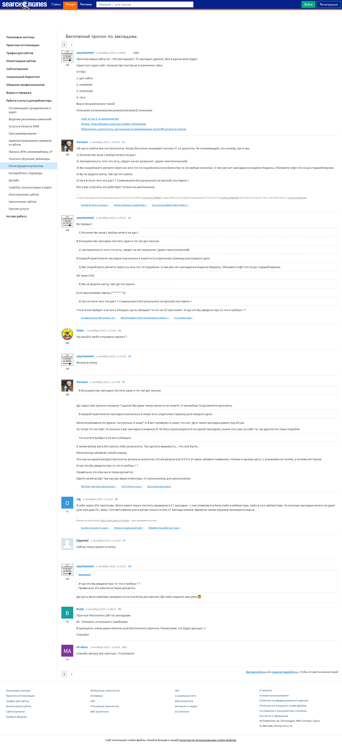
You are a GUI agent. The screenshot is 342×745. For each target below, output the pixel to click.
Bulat (80, 609)
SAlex (80, 330)
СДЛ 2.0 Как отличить (132, 486)
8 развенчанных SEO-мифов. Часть (99, 317)
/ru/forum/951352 (297, 197)
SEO (92, 701)
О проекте (265, 690)
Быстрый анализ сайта (159, 486)
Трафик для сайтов (19, 53)
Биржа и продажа (18, 93)
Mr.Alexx (82, 647)
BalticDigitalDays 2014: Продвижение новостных (145, 317)
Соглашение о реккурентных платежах (283, 711)
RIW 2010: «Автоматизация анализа (99, 486)
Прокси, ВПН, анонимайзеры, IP (30, 152)
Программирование (23, 133)
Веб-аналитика (99, 711)
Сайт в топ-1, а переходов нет (100, 118)
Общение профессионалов (25, 85)
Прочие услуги (19, 209)
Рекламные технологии (104, 706)
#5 (123, 382)
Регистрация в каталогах (26, 166)
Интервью (96, 695)
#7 (124, 540)
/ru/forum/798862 (152, 197)
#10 (124, 647)
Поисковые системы (20, 37)
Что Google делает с (184, 317)
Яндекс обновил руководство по (131, 204)
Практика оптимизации (22, 45)
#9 (119, 609)
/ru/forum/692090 (229, 197)
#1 (123, 142)
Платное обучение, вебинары (29, 159)
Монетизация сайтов (21, 61)
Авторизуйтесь (256, 672)
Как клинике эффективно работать (170, 204)
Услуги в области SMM (24, 126)
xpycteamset (85, 52)
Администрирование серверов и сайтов (30, 142)
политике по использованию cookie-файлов (207, 740)
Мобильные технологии (105, 690)
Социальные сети (185, 695)
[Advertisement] (171, 20)
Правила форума (16, 716)
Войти (308, 4)
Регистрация (329, 4)
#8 (129, 566)
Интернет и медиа (186, 706)
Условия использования (274, 695)
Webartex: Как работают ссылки (165, 527)
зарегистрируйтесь (285, 672)
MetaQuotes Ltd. (283, 726)
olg (78, 499)
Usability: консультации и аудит (30, 187)
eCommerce (182, 711)
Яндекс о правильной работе (129, 527)
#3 (119, 330)
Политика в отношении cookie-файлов (282, 705)
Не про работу (16, 216)
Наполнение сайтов (22, 201)
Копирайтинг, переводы (25, 173)
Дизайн (14, 180)
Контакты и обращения (273, 716)
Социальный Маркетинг (23, 77)
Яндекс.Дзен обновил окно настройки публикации (113, 124)
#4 (129, 356)
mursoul (82, 142)
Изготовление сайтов (24, 194)
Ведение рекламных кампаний (30, 119)
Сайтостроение (17, 69)
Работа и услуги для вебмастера (28, 100)
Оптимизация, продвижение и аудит (30, 110)
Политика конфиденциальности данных (283, 700)
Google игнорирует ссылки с (95, 527)
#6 (116, 499)
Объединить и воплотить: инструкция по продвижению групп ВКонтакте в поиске (133, 129)
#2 (129, 218)
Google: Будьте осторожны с (95, 204)
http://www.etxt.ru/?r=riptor (115, 520)
